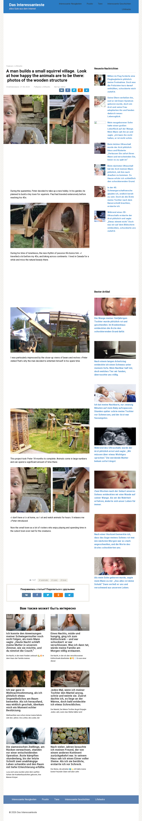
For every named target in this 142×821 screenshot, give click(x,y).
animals (44, 580)
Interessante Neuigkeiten (70, 3)
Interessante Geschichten (119, 3)
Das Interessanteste (26, 4)
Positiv (90, 3)
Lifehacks (126, 9)
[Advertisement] (71, 36)
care (55, 580)
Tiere (100, 3)
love (64, 580)
